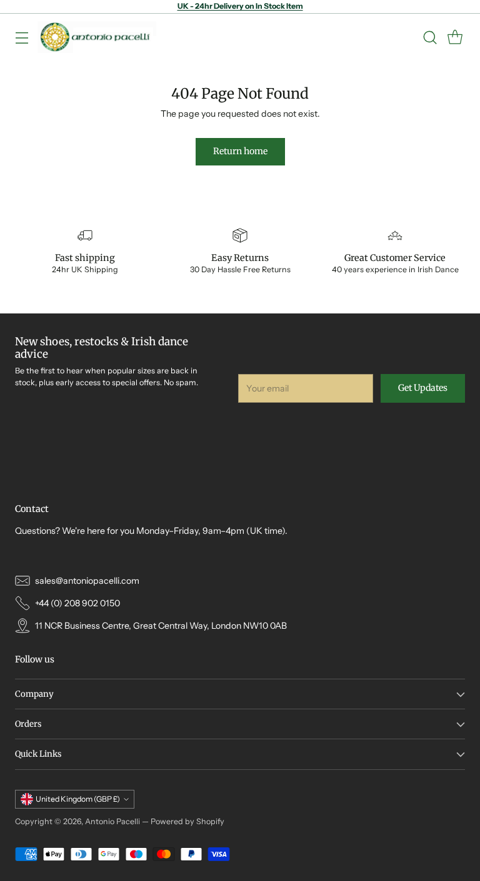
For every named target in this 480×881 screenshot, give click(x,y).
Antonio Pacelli (112, 821)
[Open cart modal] (455, 37)
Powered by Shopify (187, 821)
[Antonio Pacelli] (97, 37)
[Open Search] (429, 37)
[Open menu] (21, 37)
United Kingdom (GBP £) (78, 799)
